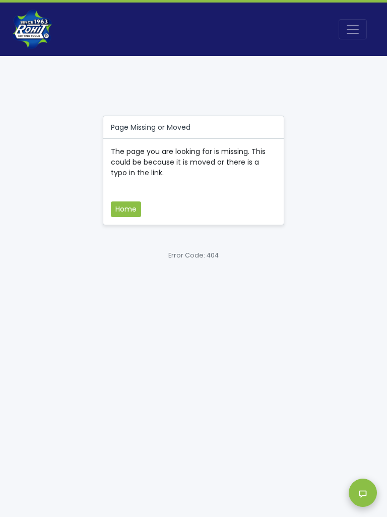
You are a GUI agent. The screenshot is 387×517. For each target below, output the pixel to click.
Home (126, 209)
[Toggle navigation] (353, 29)
